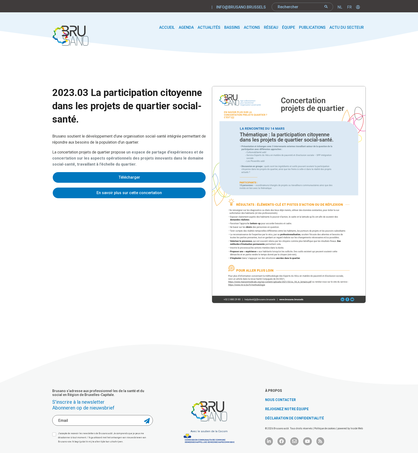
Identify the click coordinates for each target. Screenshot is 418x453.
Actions (252, 27)
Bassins (232, 27)
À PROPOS (273, 391)
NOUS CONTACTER (280, 400)
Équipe (288, 27)
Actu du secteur (346, 27)
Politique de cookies (325, 428)
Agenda (186, 27)
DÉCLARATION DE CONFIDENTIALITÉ (294, 418)
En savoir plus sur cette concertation (129, 192)
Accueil (167, 27)
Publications (312, 27)
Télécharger (129, 177)
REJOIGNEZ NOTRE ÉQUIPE (287, 409)
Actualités (209, 27)
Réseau (271, 27)
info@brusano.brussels (241, 7)
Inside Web (357, 428)
